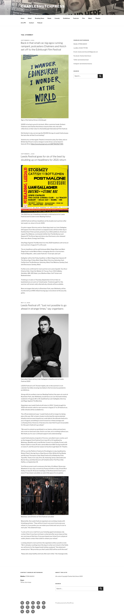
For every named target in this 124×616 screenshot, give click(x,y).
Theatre (97, 18)
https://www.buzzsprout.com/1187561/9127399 (47, 144)
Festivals (76, 18)
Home (22, 18)
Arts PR (23, 23)
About (29, 18)
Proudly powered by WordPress (64, 603)
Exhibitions (66, 18)
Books (49, 18)
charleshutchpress (43, 6)
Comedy (57, 18)
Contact (31, 23)
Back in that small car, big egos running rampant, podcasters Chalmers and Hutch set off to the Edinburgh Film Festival (43, 46)
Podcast (39, 23)
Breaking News (39, 18)
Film (83, 18)
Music (90, 18)
